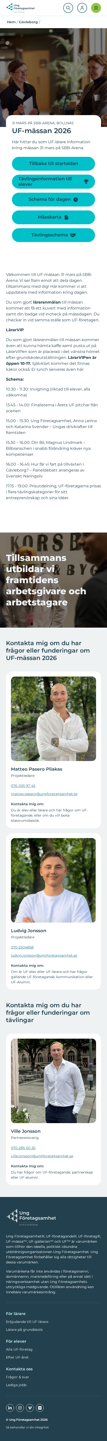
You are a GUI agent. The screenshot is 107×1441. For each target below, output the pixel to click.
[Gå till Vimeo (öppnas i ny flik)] (30, 1408)
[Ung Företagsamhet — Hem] (31, 1217)
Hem (11, 22)
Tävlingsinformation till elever (45, 181)
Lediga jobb (16, 1385)
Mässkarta (49, 217)
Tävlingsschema (49, 235)
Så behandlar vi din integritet (27, 1427)
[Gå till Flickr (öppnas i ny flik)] (40, 1408)
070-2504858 (22, 947)
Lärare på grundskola (24, 1329)
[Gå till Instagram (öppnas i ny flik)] (20, 1408)
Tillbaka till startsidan (53, 163)
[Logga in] (82, 8)
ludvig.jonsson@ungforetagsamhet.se (44, 955)
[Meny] (96, 8)
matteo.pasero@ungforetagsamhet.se (44, 794)
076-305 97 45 (23, 785)
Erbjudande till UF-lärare (27, 1321)
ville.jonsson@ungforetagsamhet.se (42, 1156)
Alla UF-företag (19, 1349)
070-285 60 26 (23, 1148)
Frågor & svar (17, 1377)
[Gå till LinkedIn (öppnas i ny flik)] (10, 1408)
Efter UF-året (17, 1357)
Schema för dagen (50, 199)
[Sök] (68, 8)
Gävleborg (28, 22)
